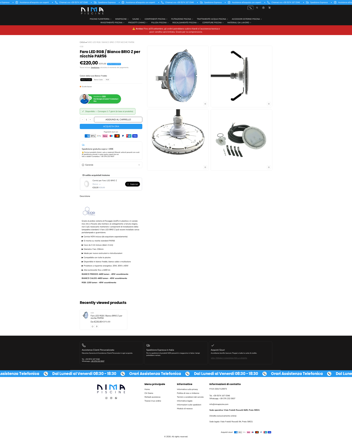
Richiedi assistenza (152, 397)
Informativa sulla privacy (187, 389)
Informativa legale (184, 401)
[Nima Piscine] (92, 11)
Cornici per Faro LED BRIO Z (105, 180)
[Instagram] (111, 398)
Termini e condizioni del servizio (190, 397)
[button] (257, 8)
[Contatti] (251, 8)
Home (147, 389)
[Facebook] (106, 398)
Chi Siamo (149, 393)
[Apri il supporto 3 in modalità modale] (178, 140)
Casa (82, 42)
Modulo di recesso (185, 408)
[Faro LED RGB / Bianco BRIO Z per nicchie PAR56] (103, 320)
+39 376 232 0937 (97, 361)
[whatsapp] (116, 398)
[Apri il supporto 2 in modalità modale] (241, 76)
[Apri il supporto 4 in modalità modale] (241, 140)
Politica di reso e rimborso (188, 393)
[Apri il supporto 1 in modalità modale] (178, 76)
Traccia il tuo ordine (153, 401)
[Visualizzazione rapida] (92, 326)
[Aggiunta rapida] (97, 326)
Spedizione (95, 67)
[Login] (263, 8)
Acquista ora (111, 126)
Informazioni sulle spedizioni (189, 404)
